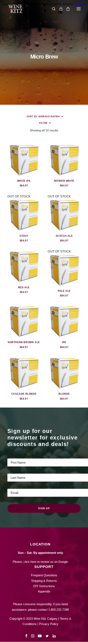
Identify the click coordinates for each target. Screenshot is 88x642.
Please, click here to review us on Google (40, 561)
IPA (64, 342)
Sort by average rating (43, 116)
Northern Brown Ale (24, 342)
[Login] (59, 9)
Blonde (64, 393)
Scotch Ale (64, 235)
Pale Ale (64, 290)
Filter (43, 123)
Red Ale (24, 287)
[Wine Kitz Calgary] (14, 9)
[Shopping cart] (66, 9)
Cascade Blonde (23, 393)
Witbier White (64, 180)
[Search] (52, 9)
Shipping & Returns (44, 580)
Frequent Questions (44, 575)
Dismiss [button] (80, 4)
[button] (78, 9)
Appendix (44, 591)
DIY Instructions (44, 586)
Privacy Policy (48, 624)
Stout (23, 235)
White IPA (23, 180)
